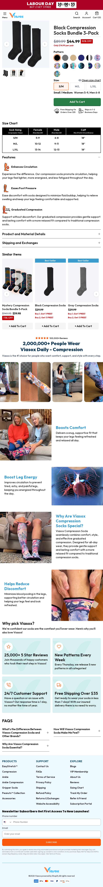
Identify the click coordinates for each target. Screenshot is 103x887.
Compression (9, 771)
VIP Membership (79, 771)
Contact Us (42, 766)
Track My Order (78, 793)
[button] (5, 15)
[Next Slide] (45, 44)
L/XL (93, 86)
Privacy (58, 854)
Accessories (8, 798)
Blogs (73, 766)
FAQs (39, 771)
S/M (61, 86)
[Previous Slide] (7, 44)
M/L (77, 86)
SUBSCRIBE (51, 842)
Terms (51, 854)
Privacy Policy (43, 782)
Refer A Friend (78, 798)
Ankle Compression (12, 782)
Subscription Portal (81, 803)
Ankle (5, 777)
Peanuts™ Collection (13, 793)
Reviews (74, 782)
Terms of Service (45, 777)
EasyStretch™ (9, 766)
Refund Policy (43, 793)
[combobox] (7, 822)
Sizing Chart (77, 787)
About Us (75, 777)
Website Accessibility (47, 803)
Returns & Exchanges (47, 798)
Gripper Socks (10, 787)
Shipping (41, 787)
